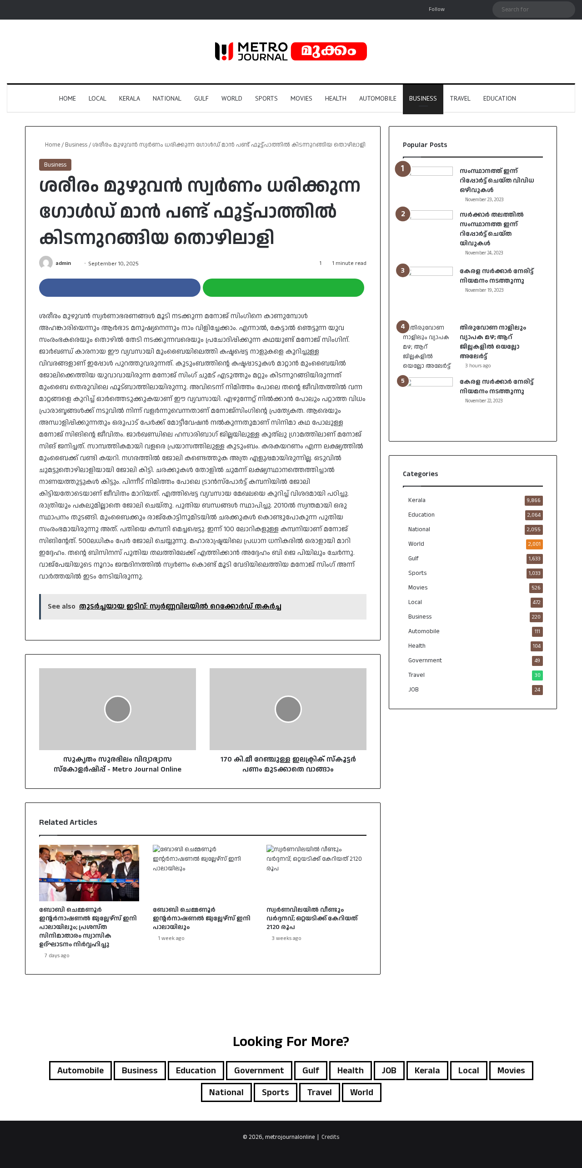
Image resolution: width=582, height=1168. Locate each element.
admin (63, 264)
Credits (330, 1137)
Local (97, 98)
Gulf (201, 98)
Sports (266, 98)
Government (425, 660)
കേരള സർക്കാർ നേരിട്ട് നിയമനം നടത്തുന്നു (496, 276)
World (231, 98)
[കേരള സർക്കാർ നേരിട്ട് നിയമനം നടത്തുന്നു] (428, 292)
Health (335, 98)
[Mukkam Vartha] (291, 51)
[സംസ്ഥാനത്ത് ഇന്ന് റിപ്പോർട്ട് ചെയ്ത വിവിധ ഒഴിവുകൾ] (428, 180)
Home (67, 98)
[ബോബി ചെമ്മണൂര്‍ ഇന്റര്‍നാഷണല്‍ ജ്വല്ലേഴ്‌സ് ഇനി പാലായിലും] (203, 873)
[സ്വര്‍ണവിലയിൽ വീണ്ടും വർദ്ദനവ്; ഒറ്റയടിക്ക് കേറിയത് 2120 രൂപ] (316, 873)
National (167, 98)
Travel (460, 98)
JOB (413, 689)
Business (423, 98)
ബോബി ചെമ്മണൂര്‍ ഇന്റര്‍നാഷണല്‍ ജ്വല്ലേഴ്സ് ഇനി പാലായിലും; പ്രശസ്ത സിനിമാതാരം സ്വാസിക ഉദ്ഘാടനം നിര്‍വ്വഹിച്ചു (88, 927)
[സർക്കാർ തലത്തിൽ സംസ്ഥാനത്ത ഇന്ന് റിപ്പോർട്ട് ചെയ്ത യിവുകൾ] (428, 235)
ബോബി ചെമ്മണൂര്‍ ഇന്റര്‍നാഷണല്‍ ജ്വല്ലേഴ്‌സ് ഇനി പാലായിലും (202, 918)
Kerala (129, 98)
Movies (301, 98)
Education (499, 98)
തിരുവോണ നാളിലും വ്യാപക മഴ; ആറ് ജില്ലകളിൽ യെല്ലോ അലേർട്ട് (493, 342)
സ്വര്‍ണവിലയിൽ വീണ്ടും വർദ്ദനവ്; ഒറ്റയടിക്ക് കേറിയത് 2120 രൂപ (311, 918)
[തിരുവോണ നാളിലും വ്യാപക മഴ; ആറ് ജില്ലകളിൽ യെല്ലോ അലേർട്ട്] (428, 347)
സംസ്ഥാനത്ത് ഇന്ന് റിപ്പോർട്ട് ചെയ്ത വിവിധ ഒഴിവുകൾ (497, 181)
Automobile (377, 98)
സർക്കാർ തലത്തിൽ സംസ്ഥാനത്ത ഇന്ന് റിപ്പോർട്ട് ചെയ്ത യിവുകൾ (492, 229)
